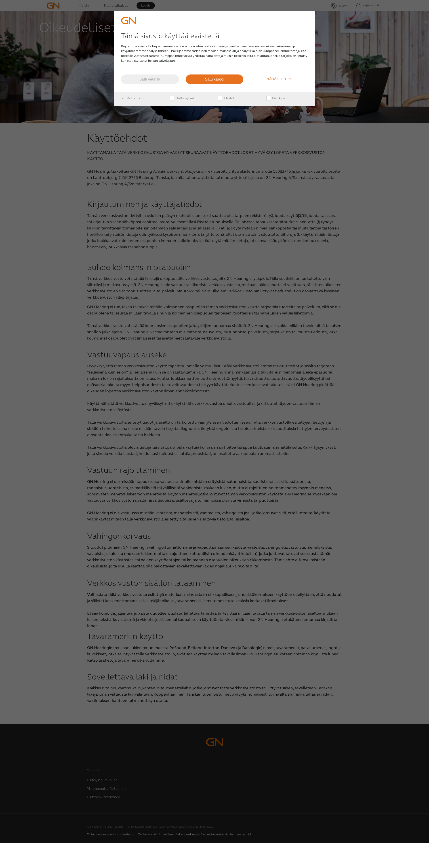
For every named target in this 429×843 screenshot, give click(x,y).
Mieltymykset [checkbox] (184, 98)
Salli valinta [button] (149, 79)
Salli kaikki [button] (214, 79)
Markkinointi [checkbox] (280, 98)
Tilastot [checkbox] (228, 98)
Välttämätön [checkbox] (135, 98)
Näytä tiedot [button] (277, 79)
